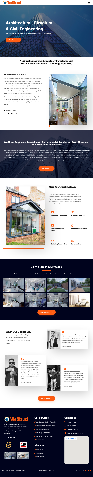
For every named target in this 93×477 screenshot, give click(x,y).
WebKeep (88, 470)
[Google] (5, 437)
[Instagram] (11, 437)
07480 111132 (11, 113)
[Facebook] (8, 437)
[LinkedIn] (14, 437)
